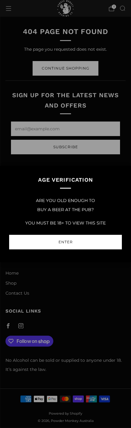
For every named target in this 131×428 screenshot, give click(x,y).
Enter (65, 242)
